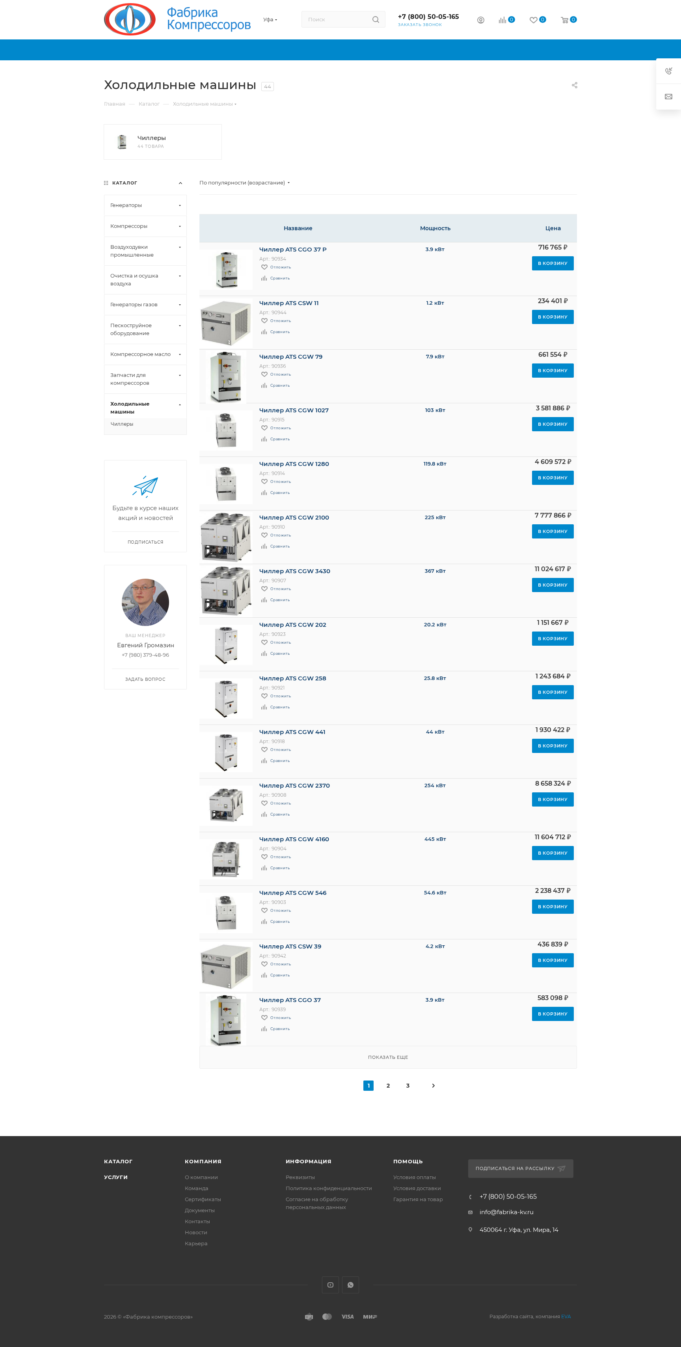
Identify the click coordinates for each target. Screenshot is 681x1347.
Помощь (408, 1161)
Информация (309, 1161)
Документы (200, 1210)
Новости (196, 1232)
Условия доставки (417, 1188)
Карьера (196, 1243)
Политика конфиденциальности (329, 1188)
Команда (196, 1188)
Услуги (116, 1177)
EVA (566, 1316)
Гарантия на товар (418, 1199)
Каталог (118, 1161)
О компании (201, 1177)
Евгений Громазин (145, 645)
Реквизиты (300, 1177)
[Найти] (375, 19)
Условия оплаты (414, 1177)
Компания (203, 1161)
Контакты (197, 1221)
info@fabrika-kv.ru (507, 1212)
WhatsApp (350, 1284)
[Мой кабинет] (480, 21)
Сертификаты (203, 1199)
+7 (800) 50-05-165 (428, 16)
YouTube (330, 1284)
